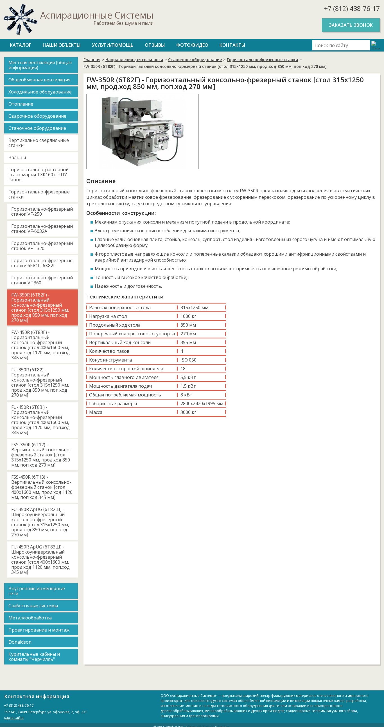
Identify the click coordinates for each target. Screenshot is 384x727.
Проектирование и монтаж (38, 630)
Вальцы (17, 157)
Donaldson (19, 642)
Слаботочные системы (33, 606)
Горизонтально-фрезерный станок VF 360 (42, 280)
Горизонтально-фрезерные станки (39, 194)
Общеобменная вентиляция (39, 80)
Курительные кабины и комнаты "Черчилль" (34, 656)
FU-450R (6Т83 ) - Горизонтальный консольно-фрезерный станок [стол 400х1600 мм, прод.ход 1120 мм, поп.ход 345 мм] (40, 420)
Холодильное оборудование (40, 92)
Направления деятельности (134, 59)
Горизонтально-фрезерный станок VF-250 (42, 211)
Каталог (20, 45)
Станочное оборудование (37, 128)
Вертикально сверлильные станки (38, 142)
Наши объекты (62, 45)
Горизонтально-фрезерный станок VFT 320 (42, 245)
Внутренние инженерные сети (36, 591)
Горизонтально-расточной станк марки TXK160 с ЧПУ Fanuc (38, 174)
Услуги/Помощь (113, 45)
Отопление (20, 104)
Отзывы (155, 45)
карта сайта (14, 717)
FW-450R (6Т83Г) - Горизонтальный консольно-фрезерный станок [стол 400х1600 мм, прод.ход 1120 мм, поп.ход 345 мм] (40, 345)
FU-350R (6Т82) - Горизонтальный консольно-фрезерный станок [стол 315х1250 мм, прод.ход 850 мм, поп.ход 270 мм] (40, 382)
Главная (91, 59)
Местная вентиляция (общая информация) (40, 65)
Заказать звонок (351, 25)
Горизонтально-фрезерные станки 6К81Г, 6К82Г (42, 263)
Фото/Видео (192, 45)
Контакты (232, 45)
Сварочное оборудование (37, 116)
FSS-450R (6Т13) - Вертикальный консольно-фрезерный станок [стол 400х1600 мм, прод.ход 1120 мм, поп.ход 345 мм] (42, 487)
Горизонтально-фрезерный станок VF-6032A (42, 228)
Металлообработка (30, 618)
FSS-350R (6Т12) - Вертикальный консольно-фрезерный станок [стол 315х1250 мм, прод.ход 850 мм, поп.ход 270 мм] (41, 454)
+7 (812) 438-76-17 (352, 8)
